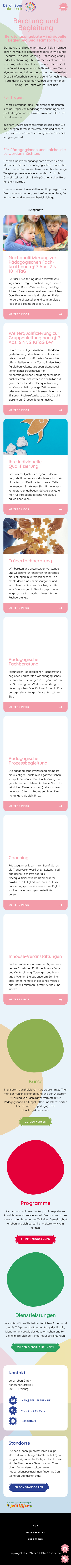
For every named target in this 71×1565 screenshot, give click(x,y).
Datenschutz (35, 1532)
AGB (35, 1525)
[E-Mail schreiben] (65, 1548)
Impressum (35, 1539)
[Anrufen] (65, 1559)
